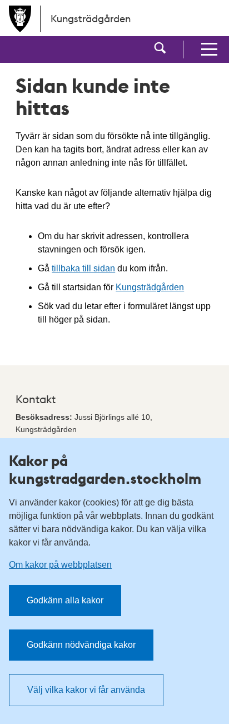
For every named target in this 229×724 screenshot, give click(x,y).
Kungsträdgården (150, 287)
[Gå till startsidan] (20, 19)
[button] (160, 49)
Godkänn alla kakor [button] (65, 600)
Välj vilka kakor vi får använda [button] (86, 690)
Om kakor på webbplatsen (60, 564)
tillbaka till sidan (83, 268)
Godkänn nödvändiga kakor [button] (81, 644)
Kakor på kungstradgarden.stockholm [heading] (105, 469)
